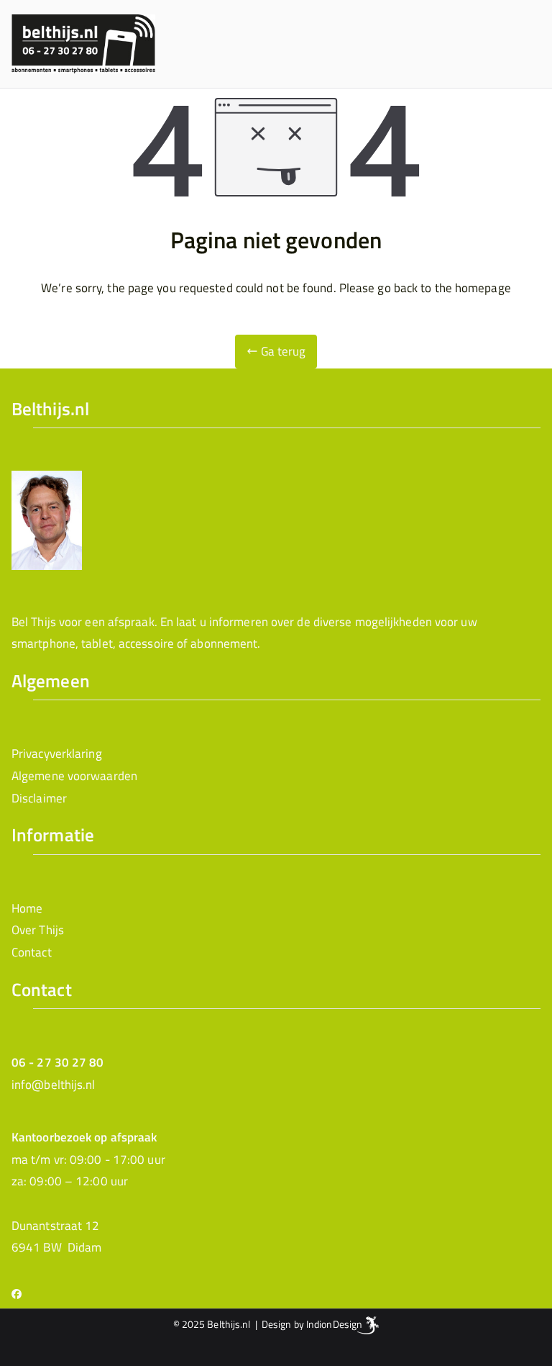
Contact (32, 952)
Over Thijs (38, 930)
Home (27, 908)
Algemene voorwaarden (74, 775)
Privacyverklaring (57, 753)
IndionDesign (334, 1323)
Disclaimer (39, 798)
